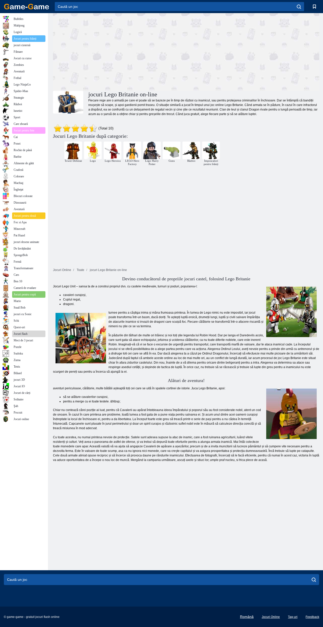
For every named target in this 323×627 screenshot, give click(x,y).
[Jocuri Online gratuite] (26, 6)
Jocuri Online (271, 617)
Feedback (312, 617)
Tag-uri (293, 617)
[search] (298, 6)
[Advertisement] (119, 51)
